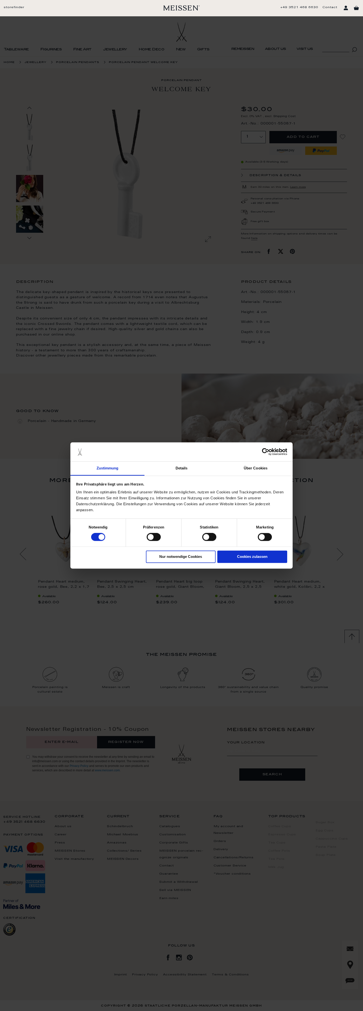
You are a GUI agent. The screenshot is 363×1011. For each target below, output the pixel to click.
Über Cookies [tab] (255, 468)
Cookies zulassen (252, 556)
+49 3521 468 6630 (299, 7)
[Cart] (356, 8)
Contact (330, 7)
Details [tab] (182, 468)
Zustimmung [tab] (108, 468)
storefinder (14, 7)
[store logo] (181, 8)
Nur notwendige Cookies (180, 556)
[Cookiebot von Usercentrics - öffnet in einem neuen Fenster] (265, 452)
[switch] (154, 537)
